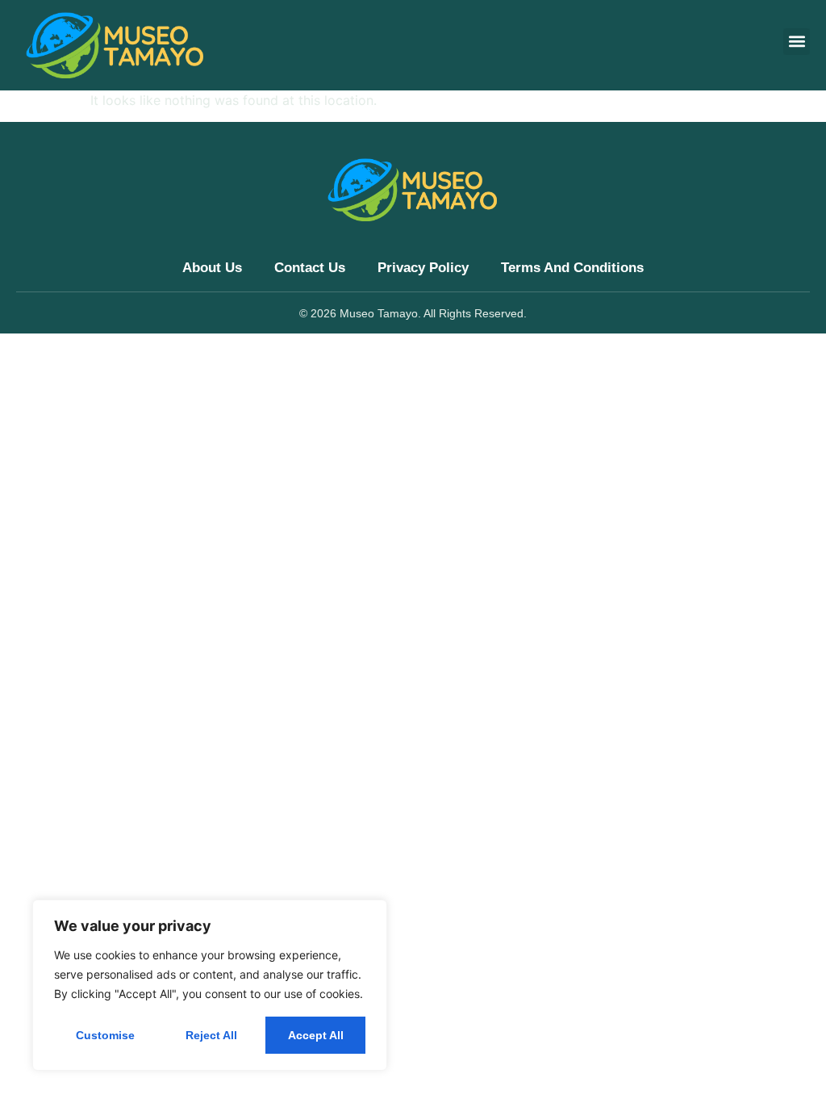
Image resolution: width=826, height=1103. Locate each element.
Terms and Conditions (572, 267)
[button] (796, 41)
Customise (105, 1035)
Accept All (316, 1035)
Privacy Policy (423, 267)
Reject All (211, 1035)
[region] (209, 985)
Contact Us (309, 267)
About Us (212, 267)
